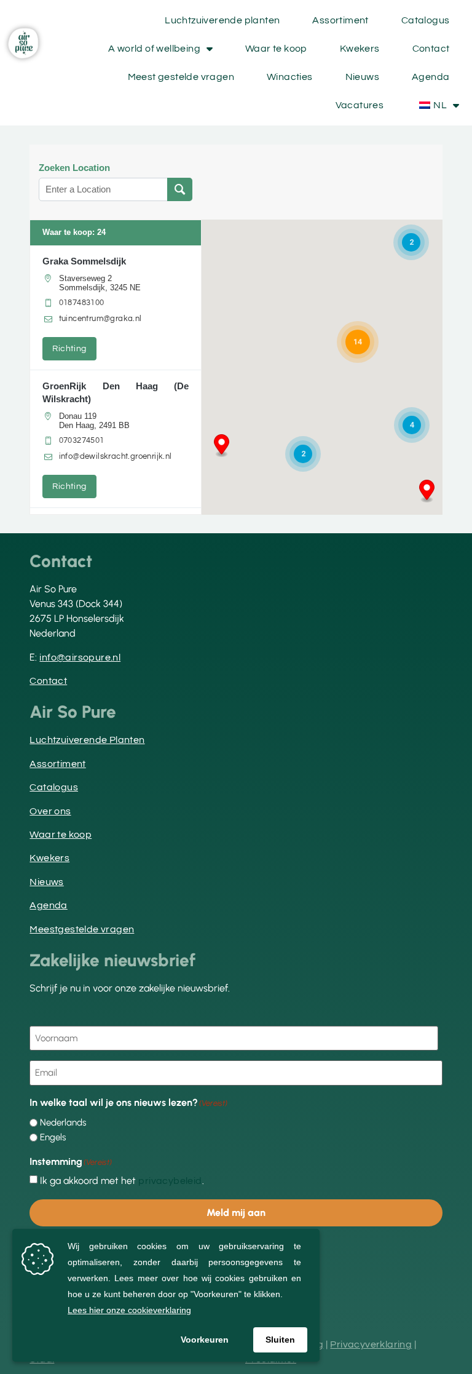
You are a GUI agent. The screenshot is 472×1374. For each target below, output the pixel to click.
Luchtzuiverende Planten (87, 740)
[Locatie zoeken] (179, 189)
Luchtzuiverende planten (222, 20)
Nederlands (63, 1122)
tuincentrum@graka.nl (100, 318)
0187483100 (81, 302)
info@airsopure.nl (79, 657)
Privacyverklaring (371, 1344)
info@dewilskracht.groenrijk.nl (115, 456)
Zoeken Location (74, 168)
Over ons (50, 811)
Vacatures (360, 105)
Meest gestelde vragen (181, 77)
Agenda (430, 77)
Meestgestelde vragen (82, 929)
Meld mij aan (236, 1212)
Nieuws (362, 77)
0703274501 (81, 440)
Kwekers (360, 49)
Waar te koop (276, 49)
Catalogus (425, 20)
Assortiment (340, 20)
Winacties (290, 77)
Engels (53, 1137)
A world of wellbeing (154, 49)
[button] (426, 491)
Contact (431, 49)
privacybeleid (170, 1181)
